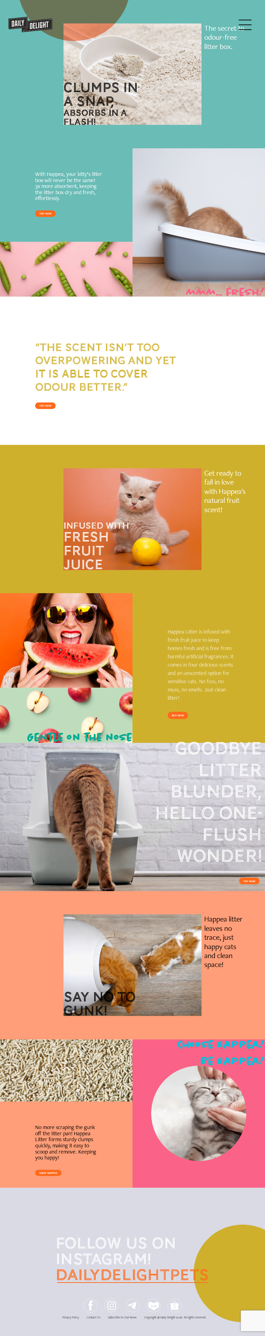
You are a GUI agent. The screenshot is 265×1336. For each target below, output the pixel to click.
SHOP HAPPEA (48, 1173)
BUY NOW (178, 715)
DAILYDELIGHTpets (132, 1275)
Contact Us (93, 1317)
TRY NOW (45, 213)
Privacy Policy (70, 1317)
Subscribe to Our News (122, 1317)
